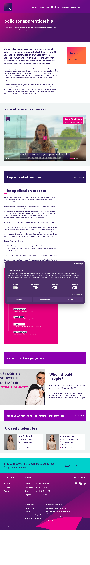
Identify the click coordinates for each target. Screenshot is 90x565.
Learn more (79, 358)
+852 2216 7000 (43, 487)
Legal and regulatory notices (34, 515)
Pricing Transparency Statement (56, 517)
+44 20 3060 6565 (26, 442)
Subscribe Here (72, 465)
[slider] (35, 159)
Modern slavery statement (54, 504)
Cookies (27, 511)
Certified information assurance (56, 508)
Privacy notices (29, 508)
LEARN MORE (79, 177)
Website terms (29, 504)
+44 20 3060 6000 (43, 483)
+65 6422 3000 (42, 495)
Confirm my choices (45, 299)
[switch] (35, 287)
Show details (76, 294)
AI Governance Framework (33, 518)
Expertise (44, 7)
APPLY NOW (73, 59)
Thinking (55, 7)
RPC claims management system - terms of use (59, 512)
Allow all (70, 299)
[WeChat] (80, 485)
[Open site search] (84, 7)
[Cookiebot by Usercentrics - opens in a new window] (75, 264)
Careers (65, 7)
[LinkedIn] (85, 484)
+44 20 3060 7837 (68, 442)
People (34, 7)
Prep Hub (51, 222)
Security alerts (50, 520)
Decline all (19, 299)
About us (75, 7)
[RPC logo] (8, 7)
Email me (23, 445)
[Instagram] (76, 484)
